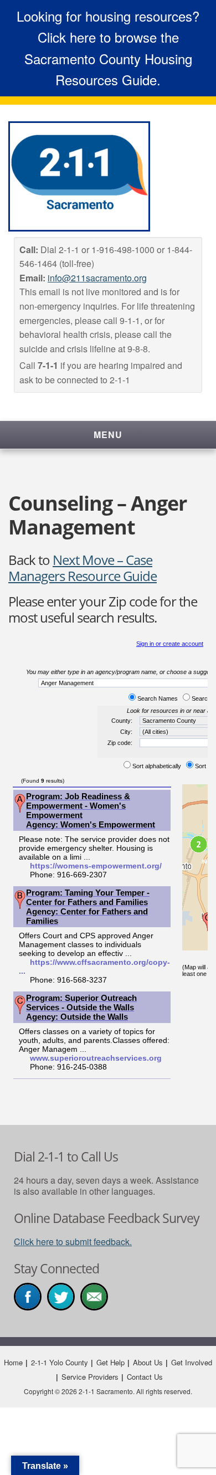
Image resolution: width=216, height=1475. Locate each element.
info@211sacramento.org (97, 277)
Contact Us (145, 1376)
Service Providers (90, 1376)
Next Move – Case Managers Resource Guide (82, 568)
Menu (108, 434)
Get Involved (191, 1362)
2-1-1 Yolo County (59, 1362)
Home (13, 1362)
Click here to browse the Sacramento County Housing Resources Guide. (108, 58)
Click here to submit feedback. (73, 1241)
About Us (148, 1362)
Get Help (110, 1362)
